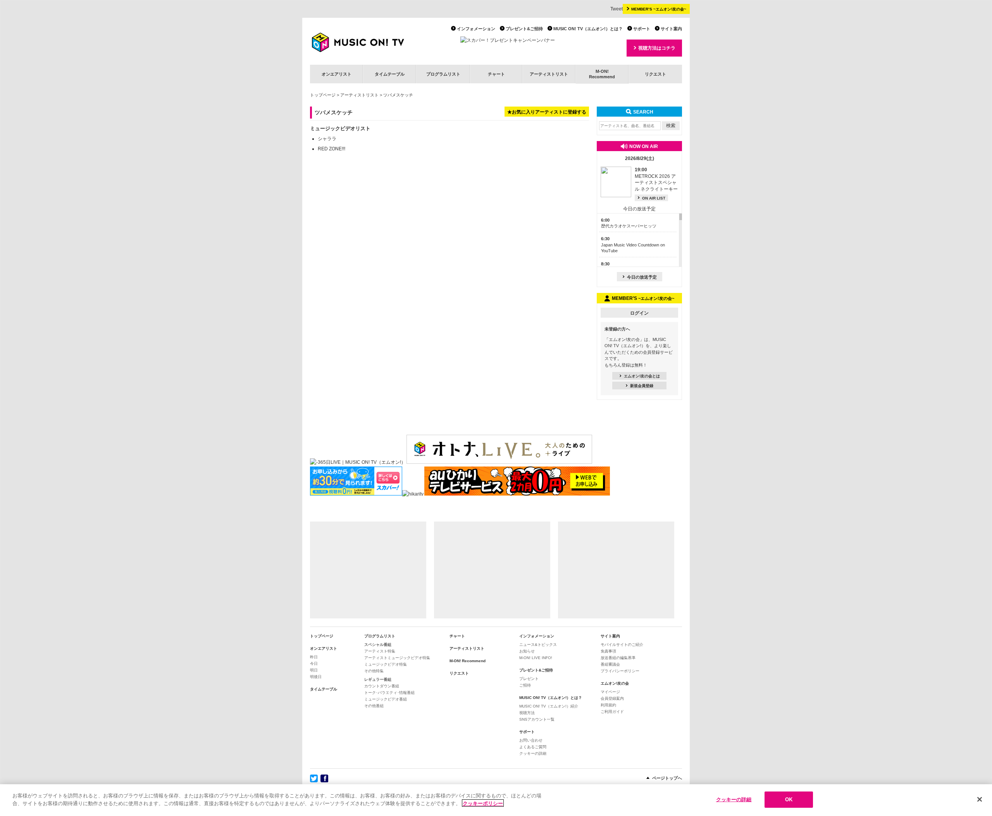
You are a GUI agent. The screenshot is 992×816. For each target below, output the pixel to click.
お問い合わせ (530, 740)
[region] (496, 800)
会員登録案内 (612, 698)
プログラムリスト (443, 74)
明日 (314, 670)
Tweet (616, 9)
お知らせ (527, 651)
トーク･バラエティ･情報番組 (389, 692)
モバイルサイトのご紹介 (622, 644)
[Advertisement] (368, 570)
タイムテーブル (390, 74)
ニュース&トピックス (538, 644)
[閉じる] (979, 799)
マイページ (610, 692)
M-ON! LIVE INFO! (535, 658)
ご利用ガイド (612, 711)
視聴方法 (527, 713)
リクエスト (655, 74)
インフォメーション (476, 28)
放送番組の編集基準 (618, 658)
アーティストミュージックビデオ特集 (397, 658)
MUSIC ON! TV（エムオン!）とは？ (588, 28)
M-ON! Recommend (468, 661)
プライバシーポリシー (620, 671)
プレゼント (529, 679)
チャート (496, 74)
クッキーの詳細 (532, 753)
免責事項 (608, 651)
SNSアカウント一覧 (537, 719)
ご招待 (525, 685)
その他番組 (374, 706)
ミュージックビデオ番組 (385, 699)
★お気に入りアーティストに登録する (546, 112)
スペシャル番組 (377, 644)
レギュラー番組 (377, 679)
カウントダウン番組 (381, 686)
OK (788, 799)
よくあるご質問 (532, 747)
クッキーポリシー (483, 803)
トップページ (323, 95)
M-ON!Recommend (602, 74)
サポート (641, 28)
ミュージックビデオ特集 (385, 664)
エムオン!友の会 (615, 683)
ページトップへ (667, 778)
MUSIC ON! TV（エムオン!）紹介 (548, 706)
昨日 (314, 657)
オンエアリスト (336, 74)
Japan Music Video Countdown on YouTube (633, 244)
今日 (314, 663)
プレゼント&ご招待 (524, 28)
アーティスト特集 (379, 651)
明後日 (316, 677)
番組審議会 (610, 664)
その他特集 (374, 671)
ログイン (639, 313)
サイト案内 (671, 28)
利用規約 (608, 705)
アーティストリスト (549, 74)
